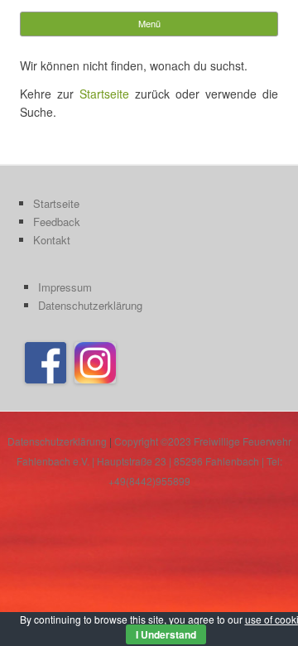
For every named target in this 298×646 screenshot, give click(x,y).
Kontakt (51, 240)
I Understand (166, 634)
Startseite (104, 93)
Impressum (65, 287)
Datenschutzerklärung (90, 305)
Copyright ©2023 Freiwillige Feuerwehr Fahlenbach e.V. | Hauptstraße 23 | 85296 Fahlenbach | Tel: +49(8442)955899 (154, 461)
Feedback (56, 221)
